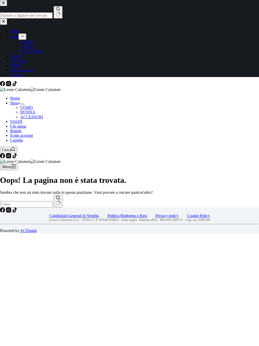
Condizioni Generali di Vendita (74, 216)
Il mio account (21, 135)
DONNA (27, 112)
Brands (15, 131)
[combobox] (26, 204)
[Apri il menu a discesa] (22, 104)
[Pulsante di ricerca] (58, 201)
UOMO (26, 107)
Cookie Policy (198, 216)
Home (15, 98)
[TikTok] (14, 85)
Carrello (16, 140)
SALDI (16, 121)
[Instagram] (9, 85)
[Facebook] (3, 85)
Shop (14, 103)
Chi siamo (18, 126)
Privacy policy (167, 216)
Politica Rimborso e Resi (127, 216)
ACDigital (28, 230)
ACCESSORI (31, 117)
